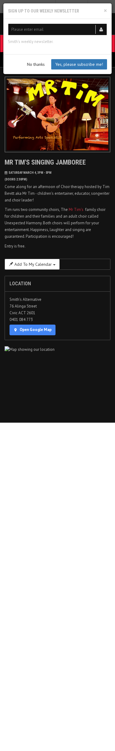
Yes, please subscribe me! (79, 64)
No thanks (36, 64)
